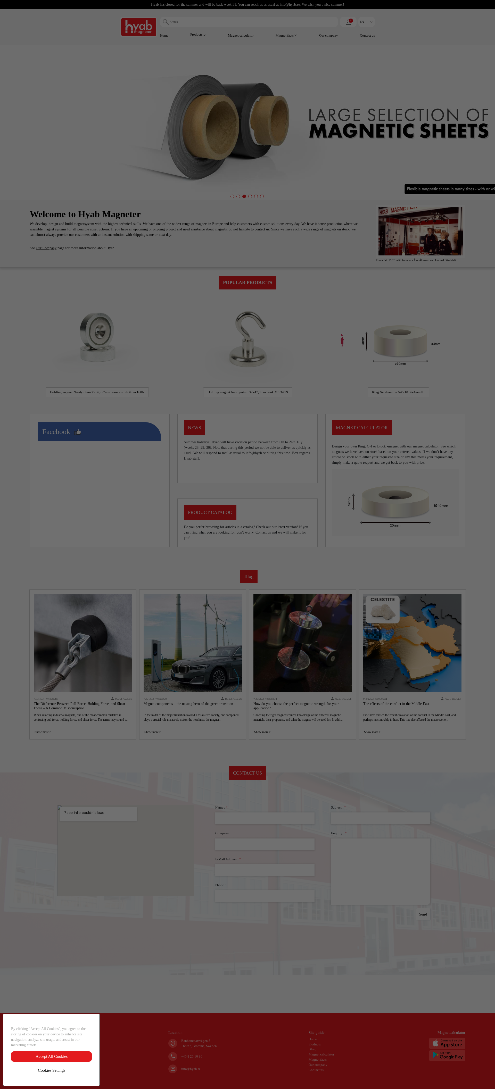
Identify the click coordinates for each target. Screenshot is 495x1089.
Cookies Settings (51, 1070)
